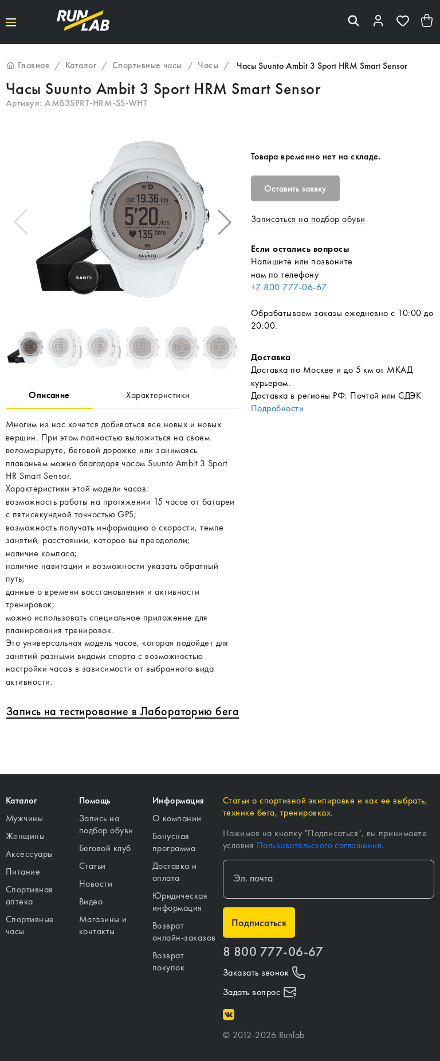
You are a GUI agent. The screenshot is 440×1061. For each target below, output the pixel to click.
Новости (95, 883)
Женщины (25, 836)
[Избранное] (403, 22)
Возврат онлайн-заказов (184, 931)
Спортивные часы (30, 925)
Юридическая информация (179, 902)
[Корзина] (427, 22)
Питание (23, 871)
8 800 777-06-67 (273, 951)
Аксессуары (29, 854)
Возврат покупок (168, 961)
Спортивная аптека (29, 895)
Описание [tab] (49, 395)
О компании (177, 818)
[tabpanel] (122, 553)
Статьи (92, 866)
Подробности (277, 408)
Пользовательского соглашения (319, 845)
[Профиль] (378, 22)
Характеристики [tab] (158, 395)
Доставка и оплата (174, 872)
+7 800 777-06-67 (289, 287)
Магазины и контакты (103, 925)
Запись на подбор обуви (106, 824)
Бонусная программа (173, 842)
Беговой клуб (105, 848)
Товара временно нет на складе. (316, 156)
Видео (91, 901)
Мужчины (24, 818)
